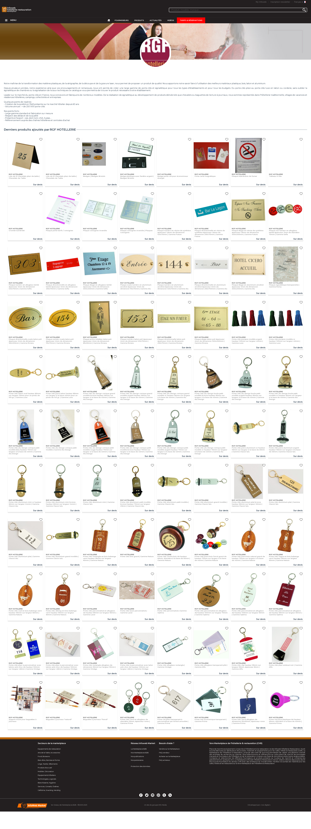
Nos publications (137, 756)
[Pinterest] (158, 795)
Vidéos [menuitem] (170, 20)
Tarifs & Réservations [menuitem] (191, 20)
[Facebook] (141, 795)
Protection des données (140, 766)
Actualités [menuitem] (155, 20)
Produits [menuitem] (139, 20)
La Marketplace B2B (139, 749)
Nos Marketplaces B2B (140, 753)
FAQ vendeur (164, 753)
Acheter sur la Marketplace (169, 756)
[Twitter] (147, 795)
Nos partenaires (137, 760)
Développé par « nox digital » (259, 805)
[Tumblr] (164, 795)
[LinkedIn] (153, 795)
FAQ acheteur (164, 760)
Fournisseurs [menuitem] (122, 20)
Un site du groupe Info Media (155, 805)
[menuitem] (6, 20)
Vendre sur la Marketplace (169, 749)
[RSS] (170, 795)
